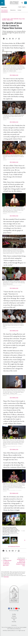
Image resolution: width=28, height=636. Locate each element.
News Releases (4, 10)
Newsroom (4, 7)
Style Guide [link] (6, 576)
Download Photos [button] (15, 546)
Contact (19, 10)
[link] (3, 550)
